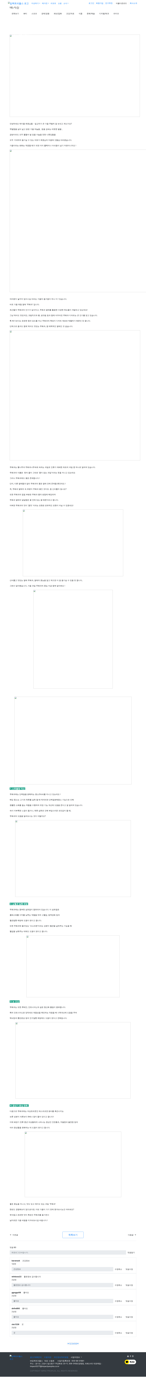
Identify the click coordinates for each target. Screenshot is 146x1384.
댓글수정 (129, 1269)
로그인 (91, 3)
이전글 (15, 1235)
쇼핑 (60, 3)
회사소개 (133, 3)
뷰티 (25, 13)
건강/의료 (70, 13)
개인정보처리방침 (61, 1357)
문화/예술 (91, 13)
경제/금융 (45, 13)
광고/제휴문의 (36, 1357)
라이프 (116, 13)
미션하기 (35, 3)
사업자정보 (75, 1357)
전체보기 (15, 13)
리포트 (53, 3)
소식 (65, 3)
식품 (80, 13)
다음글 (130, 1235)
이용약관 (47, 1357)
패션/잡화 (58, 13)
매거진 (44, 3)
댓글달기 (131, 1252)
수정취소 (118, 1269)
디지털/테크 (104, 13)
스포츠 (34, 13)
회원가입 (99, 3)
